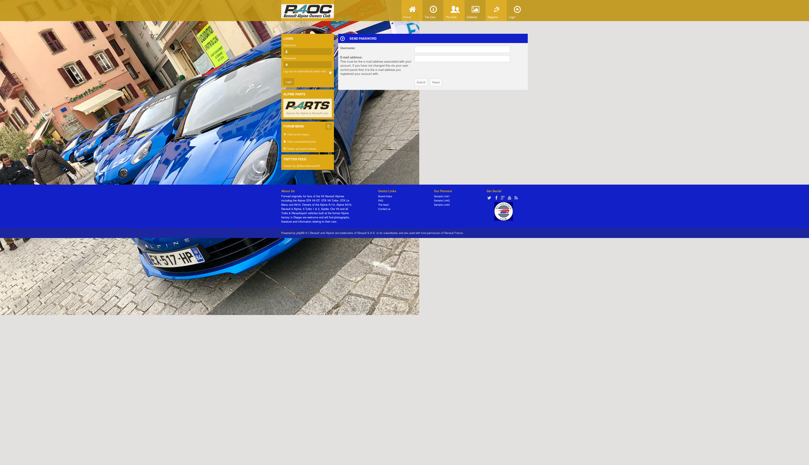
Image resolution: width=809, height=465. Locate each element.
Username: (348, 48)
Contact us (384, 209)
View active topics (297, 134)
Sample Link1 (442, 196)
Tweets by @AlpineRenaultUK (301, 166)
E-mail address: (351, 57)
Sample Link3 (442, 204)
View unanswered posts (301, 141)
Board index (385, 196)
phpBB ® (302, 233)
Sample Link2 (442, 200)
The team (383, 204)
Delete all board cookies (301, 149)
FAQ (380, 200)
